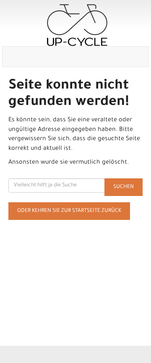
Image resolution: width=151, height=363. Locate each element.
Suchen (123, 187)
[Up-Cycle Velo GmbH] (77, 25)
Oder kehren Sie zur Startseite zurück (69, 211)
